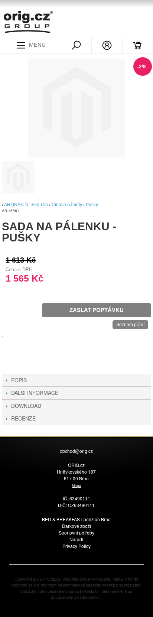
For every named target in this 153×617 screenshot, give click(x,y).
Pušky (92, 204)
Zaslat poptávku (96, 310)
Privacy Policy (76, 546)
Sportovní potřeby (76, 532)
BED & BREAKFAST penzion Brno (76, 519)
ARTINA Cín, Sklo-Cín (26, 204)
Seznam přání (130, 324)
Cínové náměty (67, 204)
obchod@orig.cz (76, 451)
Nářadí (76, 539)
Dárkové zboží (76, 526)
